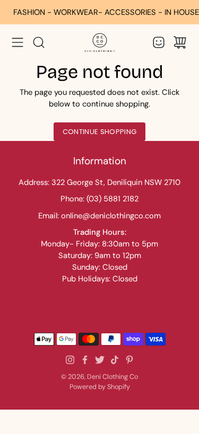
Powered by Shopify (100, 387)
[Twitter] (100, 360)
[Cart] (179, 42)
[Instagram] (70, 360)
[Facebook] (85, 360)
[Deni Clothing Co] (99, 42)
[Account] (158, 42)
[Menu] (17, 42)
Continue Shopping (100, 132)
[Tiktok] (114, 360)
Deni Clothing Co (112, 377)
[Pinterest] (129, 360)
